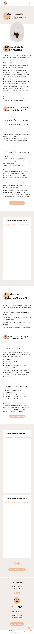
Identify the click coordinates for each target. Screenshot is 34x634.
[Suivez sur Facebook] (15, 563)
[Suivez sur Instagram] (18, 563)
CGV (23, 632)
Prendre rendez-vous (17, 624)
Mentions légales (15, 632)
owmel (28, 631)
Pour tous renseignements (17, 569)
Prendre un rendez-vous (17, 203)
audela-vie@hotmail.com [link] (17, 588)
